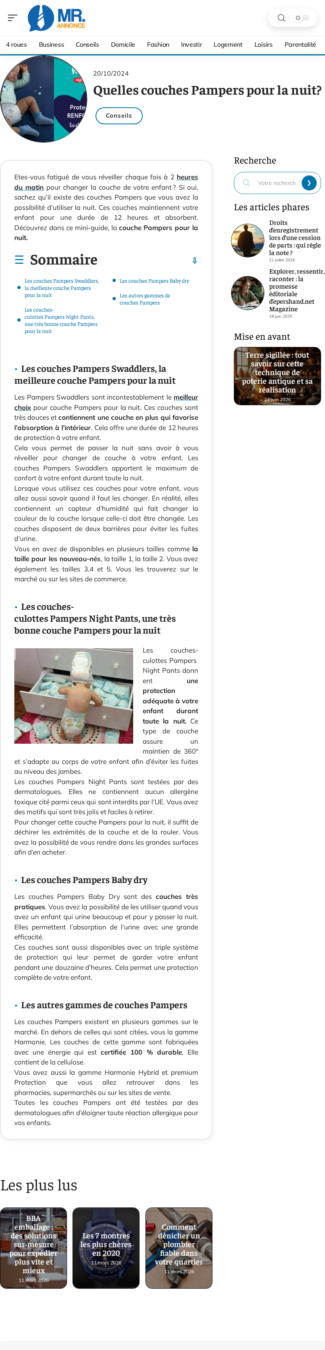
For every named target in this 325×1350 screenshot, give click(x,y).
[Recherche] (281, 18)
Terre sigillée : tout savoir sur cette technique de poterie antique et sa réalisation (277, 372)
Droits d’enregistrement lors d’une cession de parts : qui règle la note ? (295, 237)
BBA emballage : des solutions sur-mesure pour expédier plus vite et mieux (33, 1244)
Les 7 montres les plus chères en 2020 (106, 1244)
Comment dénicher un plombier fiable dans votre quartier (179, 1244)
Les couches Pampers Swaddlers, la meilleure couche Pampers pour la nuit (62, 287)
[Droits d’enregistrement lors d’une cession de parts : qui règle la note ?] (247, 240)
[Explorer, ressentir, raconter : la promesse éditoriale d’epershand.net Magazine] (247, 293)
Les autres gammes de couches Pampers (145, 298)
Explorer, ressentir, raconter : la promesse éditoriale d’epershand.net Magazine (297, 290)
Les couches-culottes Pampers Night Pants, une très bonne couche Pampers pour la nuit (61, 320)
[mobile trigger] (14, 18)
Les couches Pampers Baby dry (154, 280)
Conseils (119, 115)
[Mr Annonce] (57, 18)
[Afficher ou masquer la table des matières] (148, 260)
